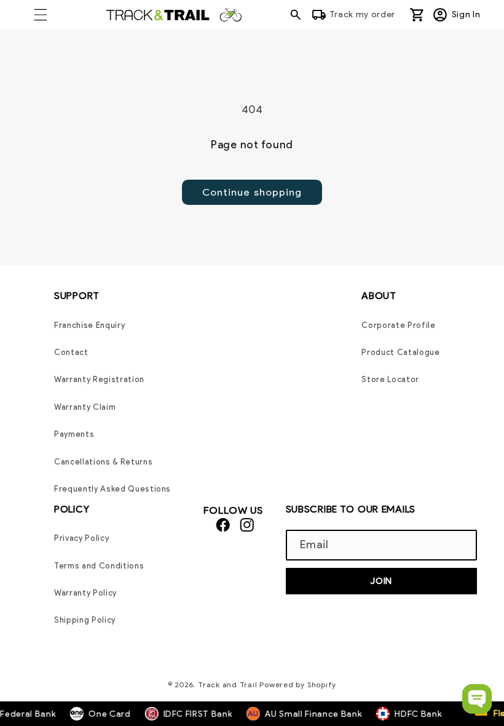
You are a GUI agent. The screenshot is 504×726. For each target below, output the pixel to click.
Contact (71, 352)
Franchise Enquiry (89, 325)
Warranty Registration (99, 379)
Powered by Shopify (297, 684)
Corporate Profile (398, 325)
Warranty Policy (85, 592)
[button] (40, 15)
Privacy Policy (81, 538)
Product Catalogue (400, 352)
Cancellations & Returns (103, 461)
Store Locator (390, 379)
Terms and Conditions (99, 565)
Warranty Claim (85, 407)
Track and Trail (228, 684)
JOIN (381, 580)
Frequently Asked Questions (112, 488)
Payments (74, 434)
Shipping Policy (85, 619)
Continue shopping (252, 192)
